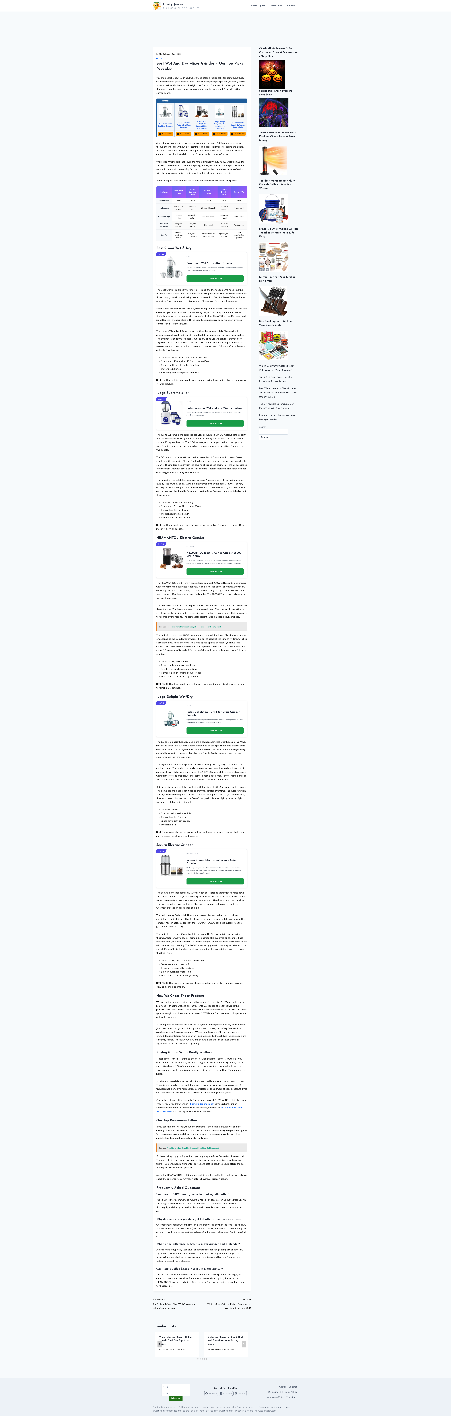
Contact (292, 1386)
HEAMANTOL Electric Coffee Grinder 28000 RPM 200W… (201, 125)
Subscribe (175, 1398)
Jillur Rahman (164, 54)
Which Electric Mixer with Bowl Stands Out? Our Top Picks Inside (176, 1340)
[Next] (244, 1344)
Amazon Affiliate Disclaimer (282, 1397)
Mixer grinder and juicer (201, 1103)
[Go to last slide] (159, 1344)
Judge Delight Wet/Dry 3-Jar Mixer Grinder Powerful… (219, 125)
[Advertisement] (225, 29)
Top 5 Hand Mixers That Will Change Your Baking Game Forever (174, 1303)
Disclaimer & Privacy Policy (282, 1391)
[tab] (197, 1359)
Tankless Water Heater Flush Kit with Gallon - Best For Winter (277, 185)
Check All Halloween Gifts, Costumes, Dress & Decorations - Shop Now (278, 52)
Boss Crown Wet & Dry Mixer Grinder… (165, 125)
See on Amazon (165, 134)
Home (254, 6)
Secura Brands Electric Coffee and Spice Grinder (238, 125)
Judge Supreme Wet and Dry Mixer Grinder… (184, 125)
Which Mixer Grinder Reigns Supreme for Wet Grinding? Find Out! (229, 1303)
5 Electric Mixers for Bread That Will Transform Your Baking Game (225, 1340)
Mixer (159, 59)
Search (262, 426)
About (282, 1386)
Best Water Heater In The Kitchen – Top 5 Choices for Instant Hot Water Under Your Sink (278, 392)
